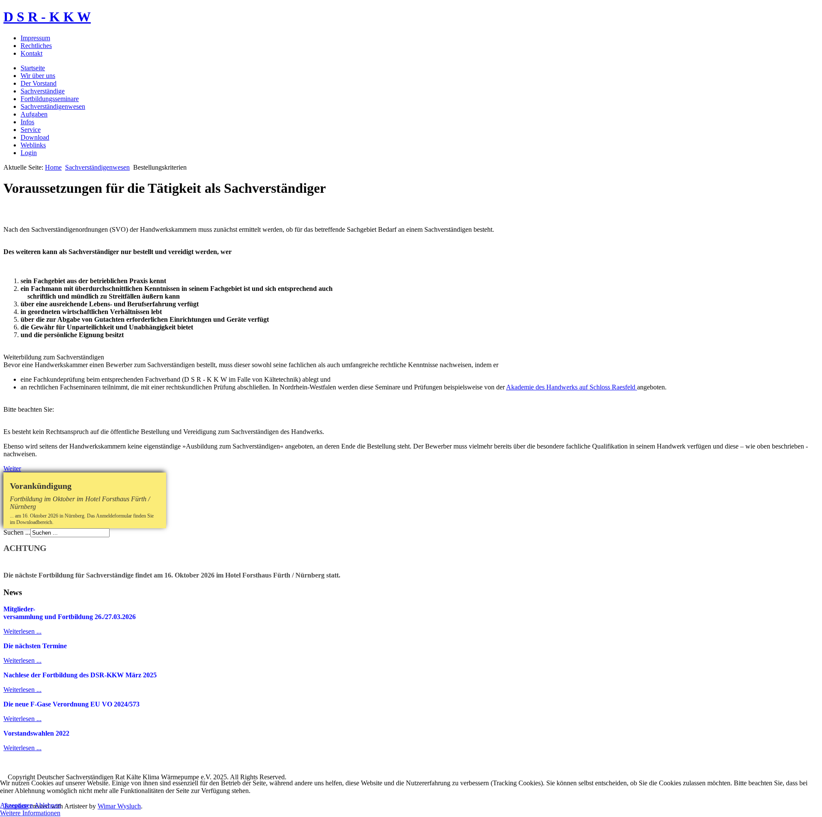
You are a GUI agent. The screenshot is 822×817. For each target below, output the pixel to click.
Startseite (33, 68)
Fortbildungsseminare (50, 98)
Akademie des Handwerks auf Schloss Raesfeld (571, 387)
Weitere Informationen (30, 813)
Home (53, 167)
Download (35, 137)
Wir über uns (38, 75)
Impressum (35, 38)
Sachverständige (43, 91)
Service (31, 129)
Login (29, 152)
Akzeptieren (16, 805)
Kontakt (31, 53)
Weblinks (33, 145)
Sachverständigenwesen (53, 106)
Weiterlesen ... (22, 631)
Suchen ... (16, 532)
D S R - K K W (47, 16)
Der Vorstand (39, 83)
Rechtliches (36, 45)
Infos (27, 122)
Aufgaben (34, 114)
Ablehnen (47, 805)
